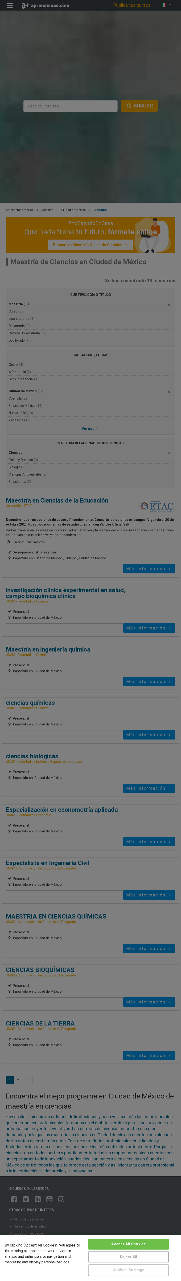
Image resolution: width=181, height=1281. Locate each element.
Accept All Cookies (128, 1244)
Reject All (128, 1257)
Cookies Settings (128, 1270)
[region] (90, 1258)
